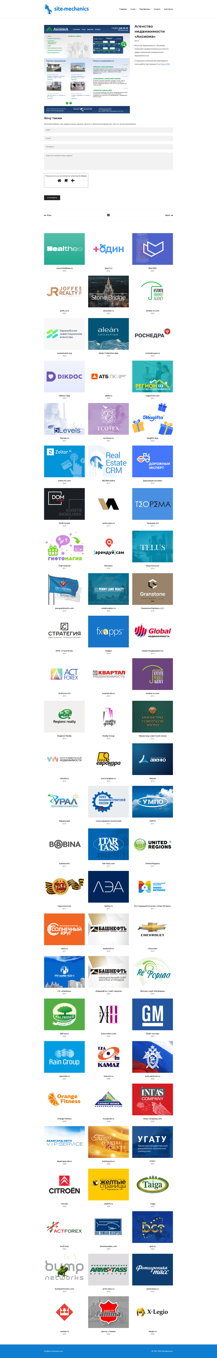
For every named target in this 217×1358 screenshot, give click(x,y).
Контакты (168, 9)
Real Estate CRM (163, 64)
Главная (123, 9)
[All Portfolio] (108, 215)
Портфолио (144, 9)
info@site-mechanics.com (53, 1351)
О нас (133, 9)
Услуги (157, 9)
